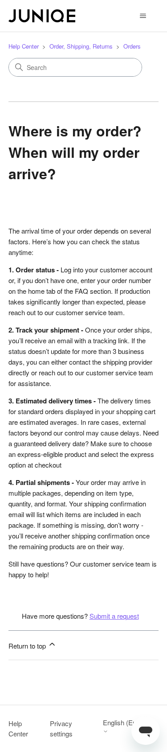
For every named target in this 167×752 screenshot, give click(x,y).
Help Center (23, 46)
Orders (132, 46)
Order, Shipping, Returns (81, 46)
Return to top (28, 645)
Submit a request (114, 616)
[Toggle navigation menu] (143, 16)
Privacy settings (61, 728)
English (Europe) (127, 723)
